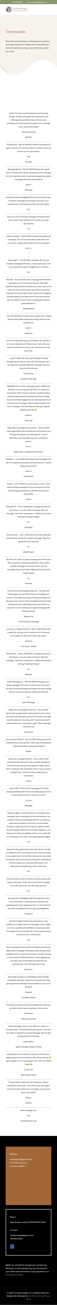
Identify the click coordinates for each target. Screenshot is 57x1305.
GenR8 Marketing (35, 1296)
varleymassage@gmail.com (22, 1235)
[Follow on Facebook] (12, 1246)
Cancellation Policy (14, 1275)
